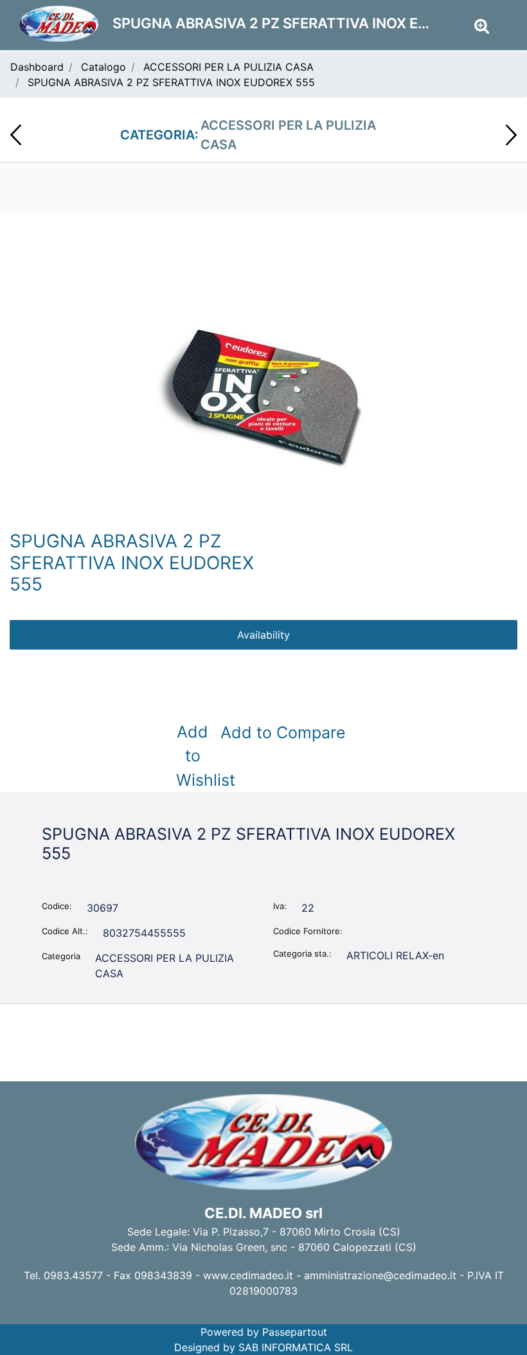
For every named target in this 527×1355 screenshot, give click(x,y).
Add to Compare (283, 732)
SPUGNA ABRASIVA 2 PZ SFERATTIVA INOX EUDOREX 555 (171, 82)
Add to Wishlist (195, 756)
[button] (263, 395)
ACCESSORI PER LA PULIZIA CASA (228, 66)
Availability (263, 634)
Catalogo (103, 66)
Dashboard (37, 66)
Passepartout (294, 1331)
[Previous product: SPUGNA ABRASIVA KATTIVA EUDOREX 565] (16, 135)
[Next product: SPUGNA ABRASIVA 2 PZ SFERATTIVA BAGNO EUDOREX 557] (511, 135)
